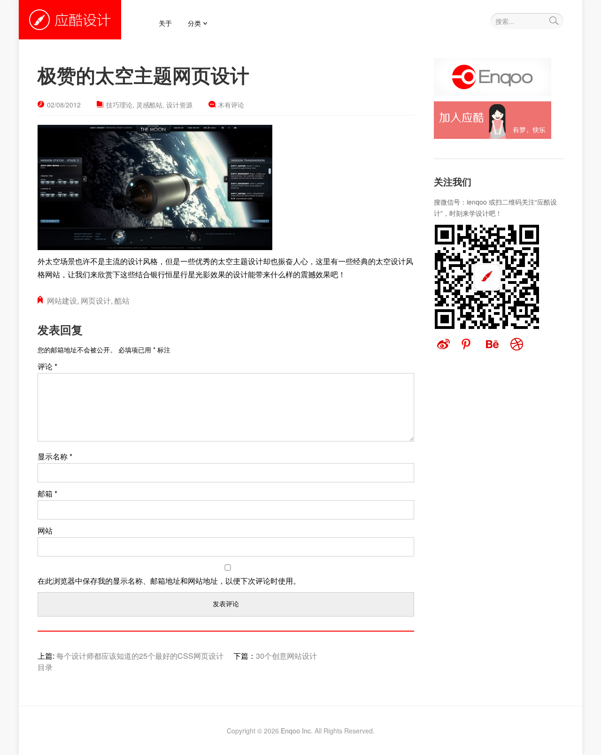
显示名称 (55, 456)
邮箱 (47, 493)
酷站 (122, 300)
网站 (45, 530)
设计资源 (179, 104)
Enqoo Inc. (297, 730)
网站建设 (62, 300)
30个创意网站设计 (286, 655)
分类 (194, 23)
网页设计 (96, 300)
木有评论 (231, 104)
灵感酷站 (149, 104)
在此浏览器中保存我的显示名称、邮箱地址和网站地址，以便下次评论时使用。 (169, 580)
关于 (165, 23)
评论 (47, 366)
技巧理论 (119, 104)
